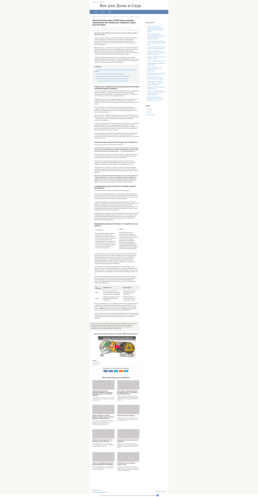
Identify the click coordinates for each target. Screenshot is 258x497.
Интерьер (102, 11)
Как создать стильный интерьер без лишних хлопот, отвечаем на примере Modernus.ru (127, 392)
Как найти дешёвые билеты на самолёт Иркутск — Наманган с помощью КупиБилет (155, 83)
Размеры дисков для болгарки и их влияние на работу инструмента (113, 76)
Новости (110, 11)
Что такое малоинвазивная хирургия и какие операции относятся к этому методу (156, 43)
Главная (96, 11)
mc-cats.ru (102, 1)
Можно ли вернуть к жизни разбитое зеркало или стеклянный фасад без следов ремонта (103, 417)
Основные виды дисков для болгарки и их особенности (110, 74)
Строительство (151, 114)
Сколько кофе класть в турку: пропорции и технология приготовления (154, 69)
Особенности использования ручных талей (126, 463)
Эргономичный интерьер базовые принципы (127, 440)
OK (157, 495)
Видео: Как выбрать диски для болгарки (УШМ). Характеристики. (113, 81)
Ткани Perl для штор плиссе (126, 415)
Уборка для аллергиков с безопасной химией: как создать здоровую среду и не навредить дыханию (102, 393)
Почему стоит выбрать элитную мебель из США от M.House (102, 440)
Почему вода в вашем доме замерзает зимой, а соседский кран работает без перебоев (156, 53)
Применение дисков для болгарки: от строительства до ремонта (112, 78)
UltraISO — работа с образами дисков (156, 61)
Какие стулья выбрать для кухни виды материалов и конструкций (102, 463)
